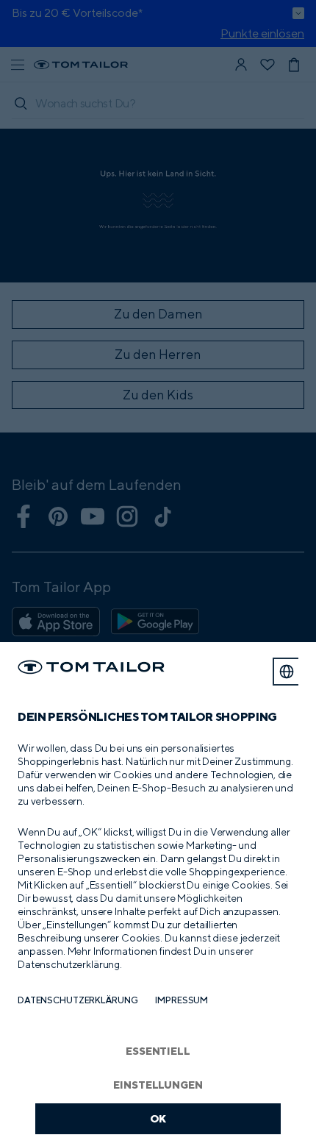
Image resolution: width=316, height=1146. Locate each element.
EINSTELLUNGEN (157, 1084)
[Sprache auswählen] (286, 671)
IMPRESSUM (181, 1000)
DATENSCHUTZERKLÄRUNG (77, 1000)
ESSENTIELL (158, 1050)
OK (158, 1118)
